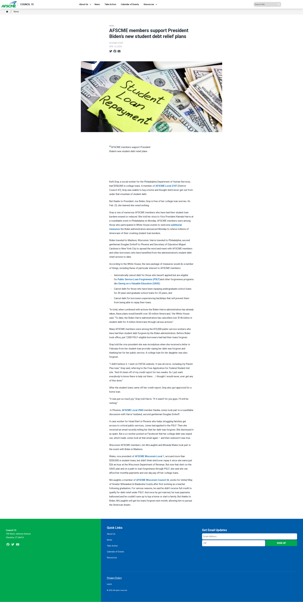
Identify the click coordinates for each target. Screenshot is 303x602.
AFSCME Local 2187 (166, 185)
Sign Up (281, 543)
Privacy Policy (114, 577)
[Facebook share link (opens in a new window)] (114, 51)
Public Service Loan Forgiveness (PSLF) (139, 279)
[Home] (7, 11)
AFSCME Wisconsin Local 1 (149, 456)
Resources (149, 4)
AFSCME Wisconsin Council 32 (152, 480)
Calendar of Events (130, 4)
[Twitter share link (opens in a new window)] (110, 51)
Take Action (110, 4)
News (97, 4)
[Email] (119, 51)
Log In (109, 584)
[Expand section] (90, 4)
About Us (83, 4)
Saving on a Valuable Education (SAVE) (139, 283)
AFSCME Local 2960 (132, 410)
